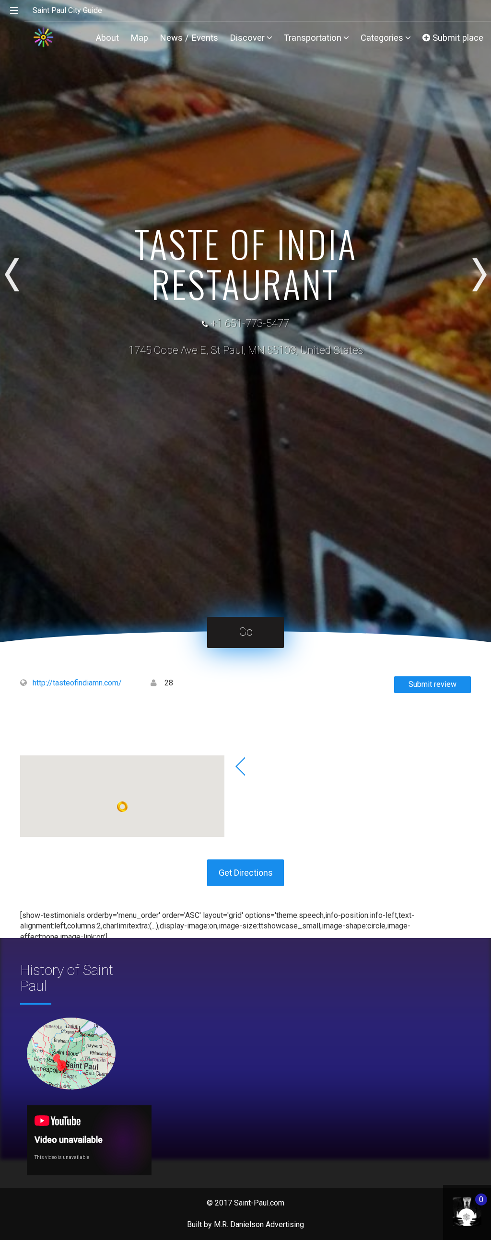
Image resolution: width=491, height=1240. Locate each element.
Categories (382, 38)
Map (139, 38)
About (107, 38)
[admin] (457, 1206)
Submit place (456, 38)
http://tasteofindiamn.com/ (77, 682)
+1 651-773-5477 (249, 323)
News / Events (189, 38)
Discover (247, 38)
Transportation (312, 38)
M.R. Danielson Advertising (259, 1224)
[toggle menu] (14, 11)
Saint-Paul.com (259, 1202)
